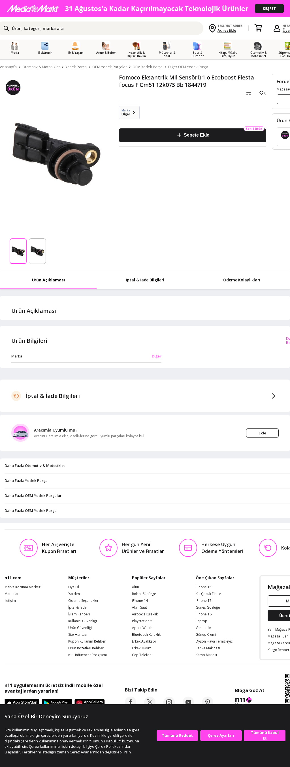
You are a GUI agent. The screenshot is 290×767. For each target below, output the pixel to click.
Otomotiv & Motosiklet (41, 66)
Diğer (156, 356)
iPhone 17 (204, 600)
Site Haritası (77, 634)
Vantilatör (203, 628)
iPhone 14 (140, 600)
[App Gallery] (89, 703)
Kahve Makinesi (208, 648)
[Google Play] (57, 703)
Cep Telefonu (142, 655)
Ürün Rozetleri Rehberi (86, 648)
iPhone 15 (204, 587)
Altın (135, 587)
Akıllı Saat (139, 607)
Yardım (74, 594)
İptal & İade (77, 607)
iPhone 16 (204, 614)
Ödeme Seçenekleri (83, 600)
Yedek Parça (76, 66)
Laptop (201, 621)
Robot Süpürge (144, 594)
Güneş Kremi (206, 634)
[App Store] (22, 703)
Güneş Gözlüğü (208, 607)
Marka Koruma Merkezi (23, 587)
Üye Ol (73, 587)
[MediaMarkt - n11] (145, 8)
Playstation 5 (142, 621)
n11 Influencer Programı (87, 655)
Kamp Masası (206, 655)
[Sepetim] (258, 28)
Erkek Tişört (141, 648)
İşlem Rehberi (79, 614)
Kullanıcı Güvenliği (82, 621)
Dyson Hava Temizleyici (214, 641)
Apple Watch (142, 628)
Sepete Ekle (196, 135)
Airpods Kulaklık (145, 614)
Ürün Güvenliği (80, 628)
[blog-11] (249, 702)
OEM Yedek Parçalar (109, 66)
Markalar (12, 594)
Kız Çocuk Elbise (208, 594)
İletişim (10, 600)
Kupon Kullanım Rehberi (87, 641)
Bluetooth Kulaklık (146, 634)
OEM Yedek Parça (148, 66)
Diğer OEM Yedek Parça (188, 66)
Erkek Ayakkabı (144, 641)
